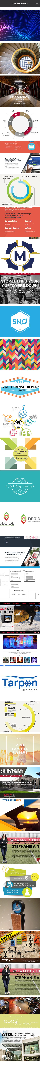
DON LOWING (20, 3)
